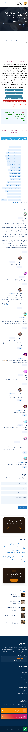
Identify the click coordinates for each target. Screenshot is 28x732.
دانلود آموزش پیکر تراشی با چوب (13, 182)
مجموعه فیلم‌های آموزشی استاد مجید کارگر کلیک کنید (14, 101)
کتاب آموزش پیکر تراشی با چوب (14, 197)
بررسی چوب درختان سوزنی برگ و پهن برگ (14, 560)
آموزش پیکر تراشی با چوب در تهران (13, 159)
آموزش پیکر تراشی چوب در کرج (14, 164)
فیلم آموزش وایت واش (15, 601)
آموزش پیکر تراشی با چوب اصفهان (13, 153)
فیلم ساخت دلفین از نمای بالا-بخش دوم (13, 98)
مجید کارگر (4, 200)
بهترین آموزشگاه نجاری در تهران (12, 558)
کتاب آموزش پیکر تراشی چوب (14, 200)
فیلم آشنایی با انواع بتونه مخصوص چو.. (11, 622)
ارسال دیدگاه (22, 508)
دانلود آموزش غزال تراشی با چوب (13, 185)
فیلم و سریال (24, 677)
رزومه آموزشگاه (23, 682)
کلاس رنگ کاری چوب (22, 693)
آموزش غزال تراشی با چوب (15, 176)
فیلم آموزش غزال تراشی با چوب (14, 194)
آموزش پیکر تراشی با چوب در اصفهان (13, 156)
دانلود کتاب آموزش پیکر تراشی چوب (13, 191)
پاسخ (25, 252)
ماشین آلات (24, 672)
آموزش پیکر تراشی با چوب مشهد (13, 162)
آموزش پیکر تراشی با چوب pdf (14, 150)
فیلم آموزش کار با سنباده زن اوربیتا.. (12, 615)
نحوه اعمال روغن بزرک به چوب (13, 545)
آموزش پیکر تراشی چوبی (15, 167)
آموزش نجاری (24, 670)
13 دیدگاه (8, 40)
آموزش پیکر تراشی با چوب (15, 147)
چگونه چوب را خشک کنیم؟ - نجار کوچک (17, 547)
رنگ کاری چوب (24, 675)
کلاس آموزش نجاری (23, 691)
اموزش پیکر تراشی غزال (15, 179)
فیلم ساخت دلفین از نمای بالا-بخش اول (14, 96)
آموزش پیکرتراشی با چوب (15, 173)
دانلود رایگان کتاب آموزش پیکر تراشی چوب (11, 188)
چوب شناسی (24, 680)
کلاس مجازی (24, 696)
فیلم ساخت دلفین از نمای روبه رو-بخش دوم (14, 93)
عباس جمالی (23, 40)
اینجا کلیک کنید (6, 305)
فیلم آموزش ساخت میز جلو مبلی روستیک (16, 553)
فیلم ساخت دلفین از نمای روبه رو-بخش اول (14, 90)
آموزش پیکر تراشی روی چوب (14, 170)
